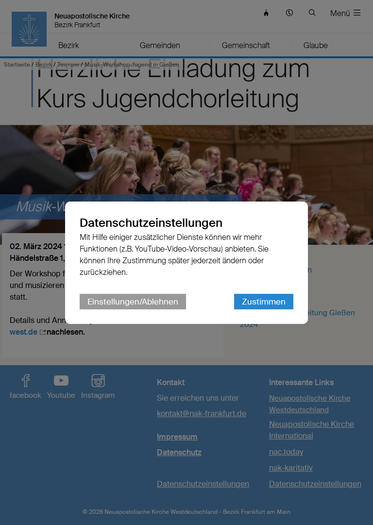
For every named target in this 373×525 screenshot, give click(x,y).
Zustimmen (264, 301)
